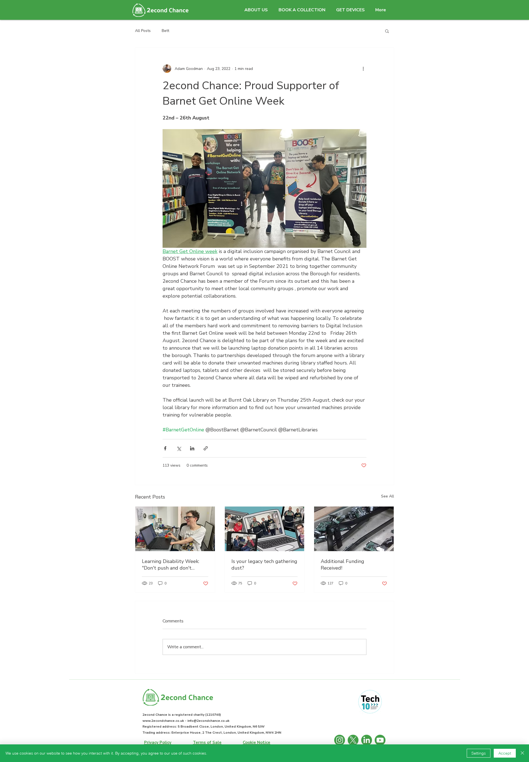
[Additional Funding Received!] (354, 529)
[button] (256, 10)
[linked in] (366, 740)
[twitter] (353, 740)
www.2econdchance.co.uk (163, 721)
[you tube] (380, 740)
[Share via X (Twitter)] (178, 448)
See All (387, 496)
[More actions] (363, 68)
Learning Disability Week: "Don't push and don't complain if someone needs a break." (174, 564)
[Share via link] (205, 448)
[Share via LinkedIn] (192, 448)
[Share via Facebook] (165, 448)
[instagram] (339, 740)
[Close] (522, 753)
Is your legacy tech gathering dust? (264, 564)
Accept (504, 753)
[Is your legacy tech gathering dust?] (264, 529)
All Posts (143, 30)
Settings (478, 753)
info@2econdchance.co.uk (208, 721)
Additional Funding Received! (342, 564)
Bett (165, 30)
